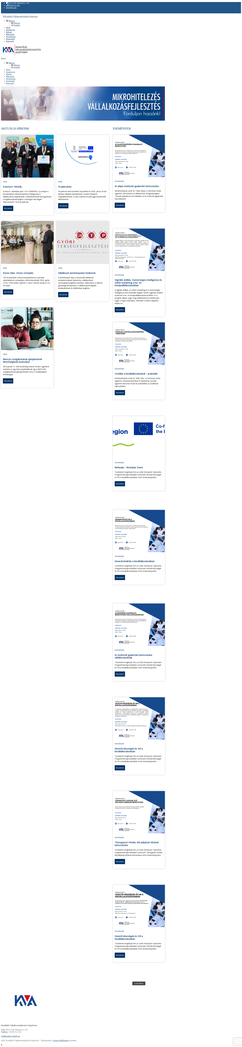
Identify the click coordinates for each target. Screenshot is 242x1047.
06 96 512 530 (14, 5)
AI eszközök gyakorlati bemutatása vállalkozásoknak (133, 656)
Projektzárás (64, 186)
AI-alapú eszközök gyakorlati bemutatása (137, 186)
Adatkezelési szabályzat (10, 1036)
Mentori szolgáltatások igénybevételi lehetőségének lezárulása (22, 360)
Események (119, 181)
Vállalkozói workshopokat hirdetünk (77, 272)
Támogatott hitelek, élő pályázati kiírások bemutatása (137, 844)
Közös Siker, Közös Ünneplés (18, 272)
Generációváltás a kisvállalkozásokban (135, 561)
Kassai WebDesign (60, 1040)
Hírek (5, 181)
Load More (138, 983)
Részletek (8, 208)
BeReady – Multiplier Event (129, 467)
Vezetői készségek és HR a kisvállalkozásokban (129, 750)
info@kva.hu (11, 8)
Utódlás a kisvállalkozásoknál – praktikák (136, 373)
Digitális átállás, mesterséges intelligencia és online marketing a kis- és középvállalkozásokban (138, 282)
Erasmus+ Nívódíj (12, 186)
